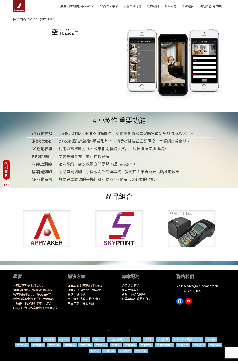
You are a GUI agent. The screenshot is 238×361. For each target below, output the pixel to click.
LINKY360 (98, 339)
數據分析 (54, 345)
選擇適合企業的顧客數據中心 (32, 290)
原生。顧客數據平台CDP (188, 339)
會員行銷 (214, 345)
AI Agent (34, 339)
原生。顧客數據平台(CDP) (77, 6)
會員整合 (130, 345)
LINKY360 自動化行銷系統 (84, 290)
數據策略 (85, 345)
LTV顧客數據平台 (118, 339)
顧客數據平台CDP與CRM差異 (32, 294)
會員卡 (116, 345)
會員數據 (146, 345)
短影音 (95, 351)
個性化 (148, 339)
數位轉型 (38, 345)
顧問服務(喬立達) (210, 6)
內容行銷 (163, 339)
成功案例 (153, 6)
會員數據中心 (164, 345)
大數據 (211, 339)
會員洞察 (183, 345)
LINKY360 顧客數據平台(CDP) (86, 285)
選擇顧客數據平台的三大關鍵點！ (35, 299)
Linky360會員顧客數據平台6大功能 (35, 308)
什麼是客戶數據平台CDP (29, 285)
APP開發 (49, 339)
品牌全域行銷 (132, 6)
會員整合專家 (109, 6)
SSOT (136, 339)
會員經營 (199, 345)
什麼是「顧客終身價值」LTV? (32, 303)
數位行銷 (22, 345)
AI (23, 339)
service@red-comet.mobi (201, 286)
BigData (64, 339)
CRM (85, 339)
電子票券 (141, 351)
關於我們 (170, 6)
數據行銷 (101, 345)
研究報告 (188, 6)
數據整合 (70, 345)
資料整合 (125, 351)
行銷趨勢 (109, 351)
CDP (75, 339)
